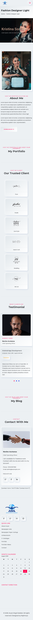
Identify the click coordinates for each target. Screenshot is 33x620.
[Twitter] (10, 518)
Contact (4, 548)
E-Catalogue (5, 538)
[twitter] (11, 479)
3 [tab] (18, 380)
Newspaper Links (7, 529)
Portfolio (4, 541)
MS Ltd (16, 287)
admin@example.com (13, 469)
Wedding (16, 268)
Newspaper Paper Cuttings (10, 532)
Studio (16, 213)
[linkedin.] (17, 479)
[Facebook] (4, 518)
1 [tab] (14, 380)
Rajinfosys (24, 616)
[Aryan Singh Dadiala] (4, 3)
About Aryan (5, 526)
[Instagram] (23, 518)
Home (3, 14)
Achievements (6, 535)
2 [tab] (16, 380)
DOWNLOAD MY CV (9, 129)
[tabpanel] (16, 346)
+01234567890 (11, 467)
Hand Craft (16, 250)
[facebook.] (5, 479)
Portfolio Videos (6, 544)
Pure (16, 194)
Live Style (16, 231)
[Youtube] (17, 518)
